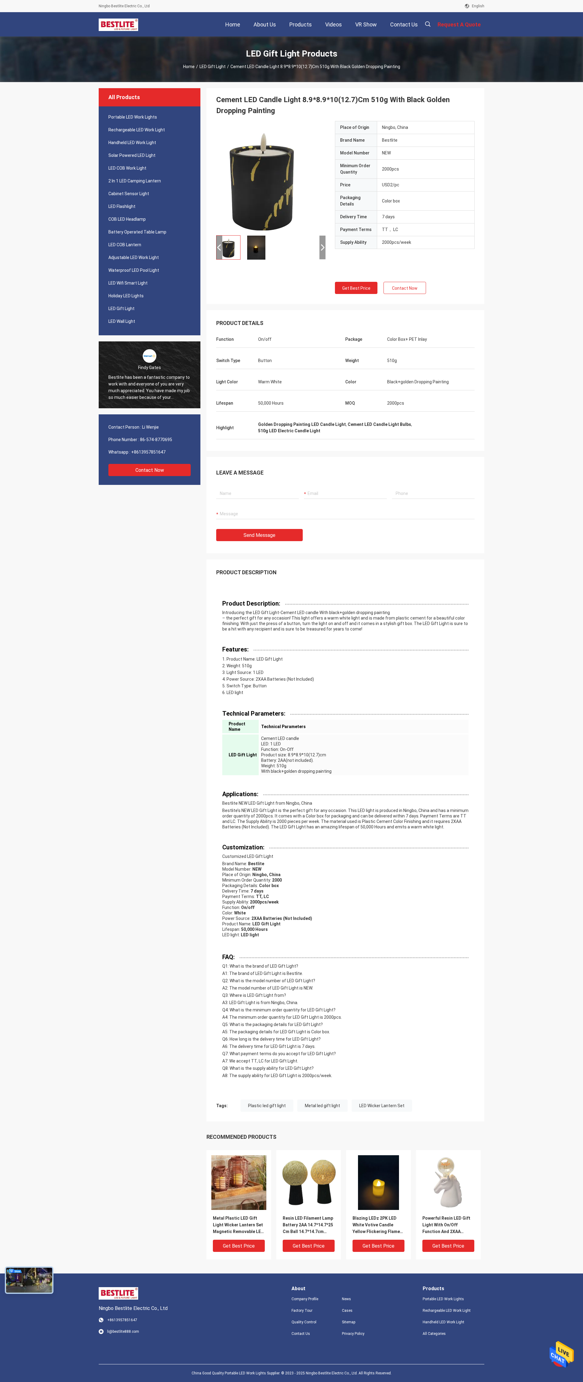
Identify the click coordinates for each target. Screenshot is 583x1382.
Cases (347, 1310)
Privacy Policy (353, 1334)
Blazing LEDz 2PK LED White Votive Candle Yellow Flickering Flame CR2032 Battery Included (378, 1225)
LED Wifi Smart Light (128, 283)
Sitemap (348, 1322)
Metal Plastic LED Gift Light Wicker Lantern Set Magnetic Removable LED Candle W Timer (238, 1225)
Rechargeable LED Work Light (136, 129)
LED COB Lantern (124, 244)
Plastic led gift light (267, 1105)
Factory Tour (302, 1310)
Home (189, 66)
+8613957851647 (148, 452)
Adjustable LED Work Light (133, 257)
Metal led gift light (322, 1105)
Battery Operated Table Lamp (137, 232)
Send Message (259, 535)
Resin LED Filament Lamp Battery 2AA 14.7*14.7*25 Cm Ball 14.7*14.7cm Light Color (308, 1225)
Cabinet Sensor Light (128, 193)
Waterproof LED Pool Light (133, 270)
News (346, 1299)
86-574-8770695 (156, 439)
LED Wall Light (121, 321)
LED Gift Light (212, 66)
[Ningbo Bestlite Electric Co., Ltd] (118, 24)
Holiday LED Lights (126, 295)
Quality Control (304, 1322)
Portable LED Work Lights (132, 117)
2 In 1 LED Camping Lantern (134, 180)
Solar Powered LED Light (131, 155)
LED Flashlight (121, 206)
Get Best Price (356, 288)
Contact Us (301, 1334)
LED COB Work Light (127, 168)
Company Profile (305, 1299)
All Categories (434, 1334)
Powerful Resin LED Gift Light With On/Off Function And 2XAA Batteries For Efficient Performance (446, 1225)
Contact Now (149, 470)
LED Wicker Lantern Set (381, 1105)
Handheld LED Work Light (132, 142)
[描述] (427, 24)
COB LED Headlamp (127, 219)
